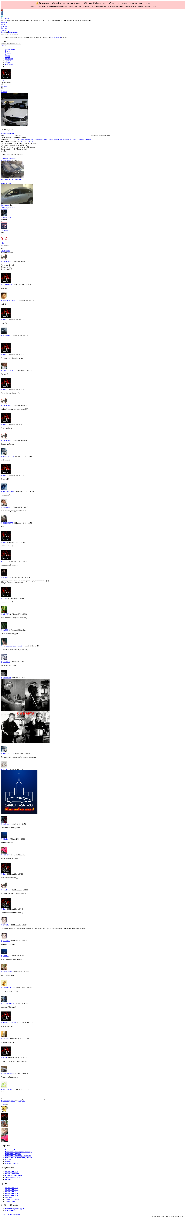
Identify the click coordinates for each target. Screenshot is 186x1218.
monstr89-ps (7, 987)
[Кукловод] (4, 1001)
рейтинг (4, 86)
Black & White (6, 218)
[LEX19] (6, 282)
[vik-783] (4, 628)
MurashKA (6, 335)
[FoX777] (6, 559)
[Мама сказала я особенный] (4, 644)
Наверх (3, 30)
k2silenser (6, 824)
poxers (5, 972)
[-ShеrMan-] (4, 1134)
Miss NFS (8, 1197)
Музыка (68, 139)
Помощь (8, 1161)
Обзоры (8, 53)
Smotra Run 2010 (11, 1195)
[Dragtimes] (4, 228)
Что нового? (10, 1150)
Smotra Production (12, 1174)
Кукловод (6, 1003)
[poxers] (4, 970)
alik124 (5, 523)
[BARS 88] (4, 454)
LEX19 (5, 284)
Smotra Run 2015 (11, 1172)
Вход (3, 32)
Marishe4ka (7, 300)
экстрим (88, 139)
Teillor (5, 855)
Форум (7, 62)
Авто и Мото (10, 49)
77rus (12, 456)
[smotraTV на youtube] (2, 10)
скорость (75, 139)
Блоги (7, 51)
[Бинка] (4, 767)
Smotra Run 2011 (11, 1193)
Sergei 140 (6, 370)
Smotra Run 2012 (11, 1192)
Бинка (5, 769)
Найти (3, 45)
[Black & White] (4, 216)
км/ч (9, 261)
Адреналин (29, 139)
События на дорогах (12, 1177)
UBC (12, 370)
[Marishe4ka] (4, 298)
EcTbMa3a (6, 925)
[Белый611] (4, 505)
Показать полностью (8, 158)
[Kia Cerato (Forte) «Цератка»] (12, 177)
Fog (4, 1038)
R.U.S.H (6, 614)
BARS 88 (6, 456)
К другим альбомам (8, 207)
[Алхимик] (4, 489)
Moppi (5, 1057)
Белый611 (6, 507)
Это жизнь (5, 205)
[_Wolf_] (4, 259)
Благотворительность (13, 1175)
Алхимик (6, 491)
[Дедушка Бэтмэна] (6, 1020)
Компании (9, 59)
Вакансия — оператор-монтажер (18, 1156)
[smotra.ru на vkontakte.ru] (2, 12)
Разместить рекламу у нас (15, 1209)
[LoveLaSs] (4, 660)
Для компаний (10, 1210)
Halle (3, 80)
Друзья (3, 1104)
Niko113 (6, 839)
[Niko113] (4, 837)
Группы (4, 209)
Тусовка (8, 61)
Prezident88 (7, 678)
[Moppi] (6, 1055)
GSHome (6, 1089)
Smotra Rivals (10, 1201)
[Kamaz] (4, 1119)
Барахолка (9, 64)
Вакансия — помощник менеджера (18, 1152)
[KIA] (4, 241)
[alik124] (4, 521)
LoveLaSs (6, 662)
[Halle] (6, 78)
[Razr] (4, 575)
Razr (4, 577)
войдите (22, 1101)
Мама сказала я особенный (12, 646)
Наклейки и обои (11, 1163)
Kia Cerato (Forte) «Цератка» (11, 179)
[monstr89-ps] (4, 985)
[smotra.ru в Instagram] (5, 18)
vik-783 (5, 630)
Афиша (7, 57)
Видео (7, 55)
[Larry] (4, 1112)
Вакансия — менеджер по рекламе (18, 1158)
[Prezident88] (4, 676)
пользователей (55, 37)
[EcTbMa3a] (4, 923)
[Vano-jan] (4, 1071)
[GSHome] (4, 1087)
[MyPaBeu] (4, 1127)
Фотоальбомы (6, 183)
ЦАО (11, 1089)
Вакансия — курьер (13, 1154)
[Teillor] (4, 853)
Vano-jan (6, 1073)
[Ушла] (6, 596)
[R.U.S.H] (4, 612)
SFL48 (11, 1073)
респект (4, 92)
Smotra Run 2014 (11, 1188)
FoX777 (5, 561)
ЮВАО (30, 141)
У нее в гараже (6, 160)
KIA (2, 243)
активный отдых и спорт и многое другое (49, 139)
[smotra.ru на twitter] (2, 16)
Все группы (5, 251)
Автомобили (19, 139)
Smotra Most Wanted (12, 1199)
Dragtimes (4, 230)
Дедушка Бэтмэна (9, 1022)
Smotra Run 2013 (11, 1190)
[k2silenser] (4, 822)
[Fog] (4, 1036)
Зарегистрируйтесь (8, 1101)
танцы (81, 139)
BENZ (10, 284)
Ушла (5, 598)
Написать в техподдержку (10, 1214)
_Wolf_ (5, 261)
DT (8, 855)
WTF (12, 1003)
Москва (23, 141)
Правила (8, 1159)
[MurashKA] (4, 333)
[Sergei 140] (4, 368)
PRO (7, 1038)
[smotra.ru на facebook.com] (2, 14)
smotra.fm (8, 1179)
